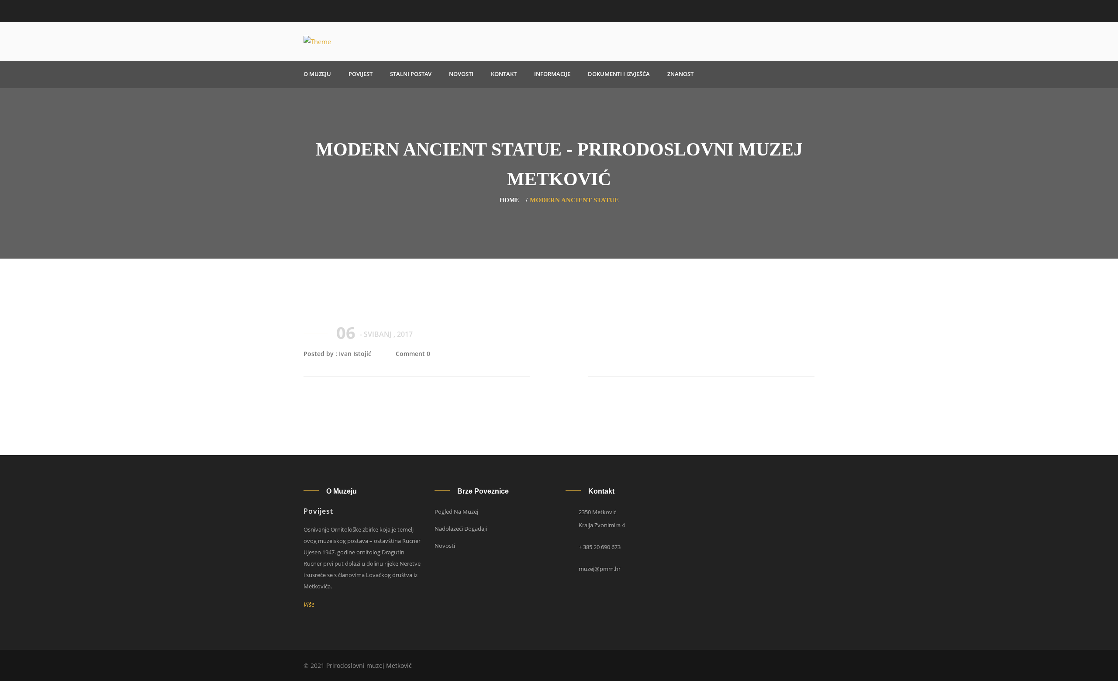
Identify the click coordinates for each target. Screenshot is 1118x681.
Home (509, 200)
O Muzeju (317, 74)
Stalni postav (410, 74)
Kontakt (504, 74)
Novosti (461, 74)
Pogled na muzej (456, 511)
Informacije (552, 74)
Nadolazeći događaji (461, 528)
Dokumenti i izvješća (619, 74)
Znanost (680, 74)
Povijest (361, 74)
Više (311, 604)
